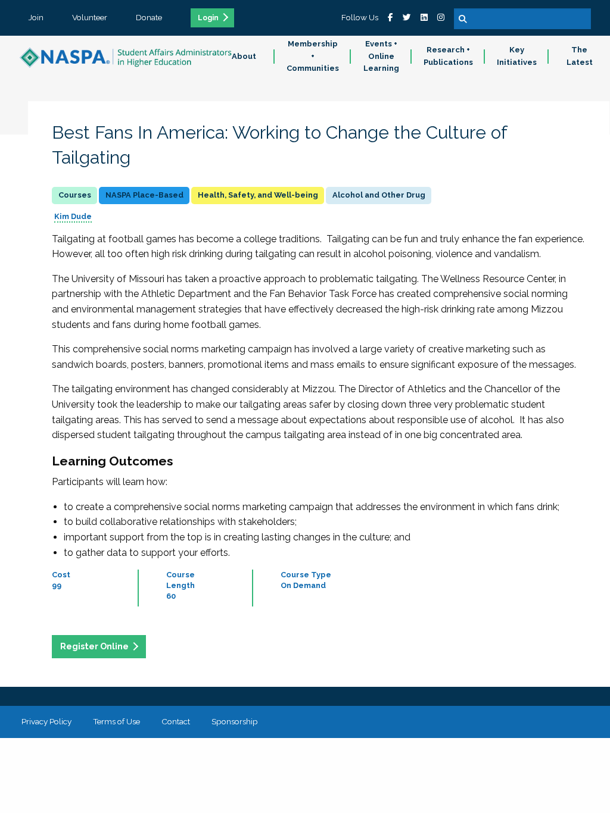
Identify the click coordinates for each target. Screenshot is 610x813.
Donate (149, 17)
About (244, 56)
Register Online (94, 646)
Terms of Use (116, 721)
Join (36, 17)
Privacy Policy (46, 721)
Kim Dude (73, 216)
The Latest (580, 56)
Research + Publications (448, 56)
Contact (175, 721)
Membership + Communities (313, 56)
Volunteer (89, 17)
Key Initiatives (517, 56)
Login (208, 18)
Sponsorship (234, 721)
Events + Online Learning (381, 56)
